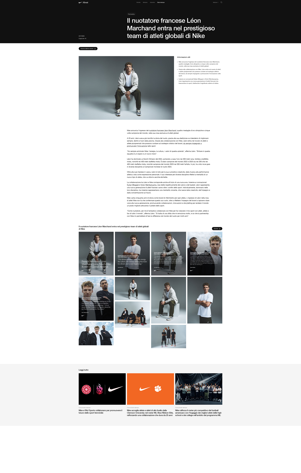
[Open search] (221, 2)
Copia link (81, 38)
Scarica (216, 228)
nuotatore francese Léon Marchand (162, 130)
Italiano (215, 2)
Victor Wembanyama (148, 185)
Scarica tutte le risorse (87, 48)
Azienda (152, 2)
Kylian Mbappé (133, 185)
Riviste (138, 2)
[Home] (83, 2)
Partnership (131, 14)
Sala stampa (161, 2)
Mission (145, 2)
